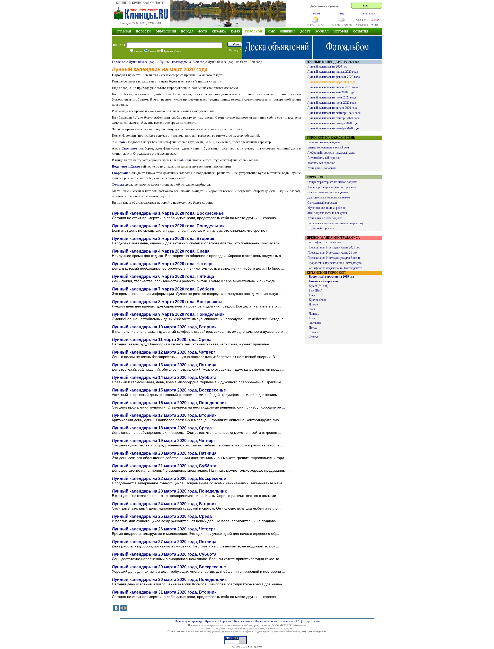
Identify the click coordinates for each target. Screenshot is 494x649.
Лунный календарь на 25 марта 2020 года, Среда (162, 516)
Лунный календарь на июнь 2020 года (331, 97)
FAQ (299, 621)
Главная (124, 31)
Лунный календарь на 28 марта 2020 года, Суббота (164, 554)
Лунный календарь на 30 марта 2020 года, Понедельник (169, 579)
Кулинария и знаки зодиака (324, 218)
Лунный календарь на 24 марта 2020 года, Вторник (164, 504)
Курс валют (369, 13)
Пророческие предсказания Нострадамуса (334, 263)
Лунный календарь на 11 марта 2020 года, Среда (161, 339)
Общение (287, 31)
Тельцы (118, 184)
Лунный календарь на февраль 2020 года (333, 77)
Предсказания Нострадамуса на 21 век (332, 252)
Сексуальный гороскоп (322, 202)
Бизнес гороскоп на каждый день (328, 147)
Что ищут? (235, 50)
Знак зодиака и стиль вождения (327, 213)
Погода (187, 31)
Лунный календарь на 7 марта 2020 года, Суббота (163, 289)
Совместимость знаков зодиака (327, 192)
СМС (271, 31)
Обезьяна (315, 323)
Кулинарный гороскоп (321, 168)
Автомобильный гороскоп (324, 158)
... (278, 218)
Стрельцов (129, 148)
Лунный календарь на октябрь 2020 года (333, 118)
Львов (120, 142)
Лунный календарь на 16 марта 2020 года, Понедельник (169, 403)
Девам (135, 166)
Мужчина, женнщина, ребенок (326, 208)
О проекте (225, 621)
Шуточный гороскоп (320, 228)
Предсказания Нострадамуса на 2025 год (333, 247)
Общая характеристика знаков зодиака (332, 182)
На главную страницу (188, 621)
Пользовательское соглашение (274, 621)
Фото (202, 31)
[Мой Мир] (123, 608)
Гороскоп (253, 31)
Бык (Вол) (315, 290)
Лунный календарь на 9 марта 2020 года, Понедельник (168, 314)
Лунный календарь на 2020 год (182, 62)
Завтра (341, 13)
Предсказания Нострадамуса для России (333, 258)
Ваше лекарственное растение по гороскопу (335, 223)
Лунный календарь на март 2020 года (331, 82)
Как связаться (243, 621)
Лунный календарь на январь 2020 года (332, 71)
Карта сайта (312, 621)
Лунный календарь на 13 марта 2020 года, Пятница (164, 365)
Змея (312, 309)
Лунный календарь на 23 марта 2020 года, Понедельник (169, 491)
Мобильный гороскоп (321, 163)
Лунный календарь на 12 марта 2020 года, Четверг (163, 352)
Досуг (305, 31)
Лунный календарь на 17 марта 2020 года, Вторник (164, 415)
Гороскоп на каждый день (323, 142)
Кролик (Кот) (317, 300)
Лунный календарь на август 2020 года (332, 108)
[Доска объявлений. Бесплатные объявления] (277, 57)
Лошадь (314, 313)
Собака (313, 332)
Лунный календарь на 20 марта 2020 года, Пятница (164, 453)
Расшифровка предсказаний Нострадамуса (334, 268)
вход (365, 5)
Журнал (322, 31)
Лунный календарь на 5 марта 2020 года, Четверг (162, 264)
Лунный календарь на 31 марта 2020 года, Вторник (164, 592)
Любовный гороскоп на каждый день (331, 152)
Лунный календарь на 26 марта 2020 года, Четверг (163, 529)
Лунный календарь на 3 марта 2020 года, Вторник (163, 238)
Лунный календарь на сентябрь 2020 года (333, 113)
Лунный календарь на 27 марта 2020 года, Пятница (164, 541)
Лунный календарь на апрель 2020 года (332, 87)
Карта (235, 31)
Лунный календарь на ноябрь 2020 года (332, 123)
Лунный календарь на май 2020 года (330, 92)
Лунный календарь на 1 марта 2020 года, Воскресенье (168, 213)
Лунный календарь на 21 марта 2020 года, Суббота (164, 466)
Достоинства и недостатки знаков (328, 197)
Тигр (312, 295)
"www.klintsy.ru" (281, 625)
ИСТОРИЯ (340, 31)
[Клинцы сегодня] (228, 25)
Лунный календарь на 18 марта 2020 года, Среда (162, 428)
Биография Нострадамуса (324, 242)
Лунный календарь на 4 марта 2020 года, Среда (160, 251)
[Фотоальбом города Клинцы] (347, 57)
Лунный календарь (142, 62)
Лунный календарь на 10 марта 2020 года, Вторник (164, 327)
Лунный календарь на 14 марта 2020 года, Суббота (164, 377)
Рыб (180, 160)
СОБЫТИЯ (360, 31)
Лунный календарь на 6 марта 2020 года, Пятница (163, 276)
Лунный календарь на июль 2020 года (331, 102)
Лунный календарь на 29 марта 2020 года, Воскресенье (169, 567)
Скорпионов (121, 173)
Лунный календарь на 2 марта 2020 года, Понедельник (168, 226)
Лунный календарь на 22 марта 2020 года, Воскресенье (169, 478)
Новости (143, 31)
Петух (313, 327)
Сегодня (315, 13)
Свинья (313, 337)
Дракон (313, 304)
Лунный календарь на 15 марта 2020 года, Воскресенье (169, 390)
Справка (219, 31)
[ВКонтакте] (116, 608)
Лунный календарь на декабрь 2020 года (333, 128)
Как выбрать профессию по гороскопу (332, 187)
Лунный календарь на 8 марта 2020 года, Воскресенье (168, 301)
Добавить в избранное (324, 6)
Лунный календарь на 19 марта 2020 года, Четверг (163, 440)
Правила (210, 621)
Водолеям (119, 166)
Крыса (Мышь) (318, 286)
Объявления (166, 31)
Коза (312, 318)
